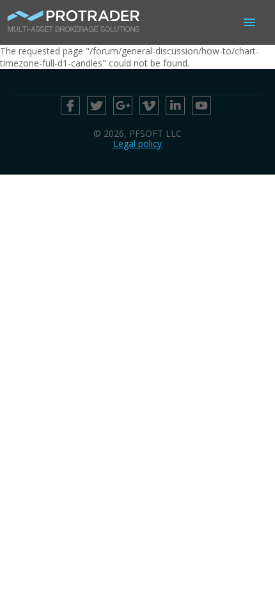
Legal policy (137, 143)
